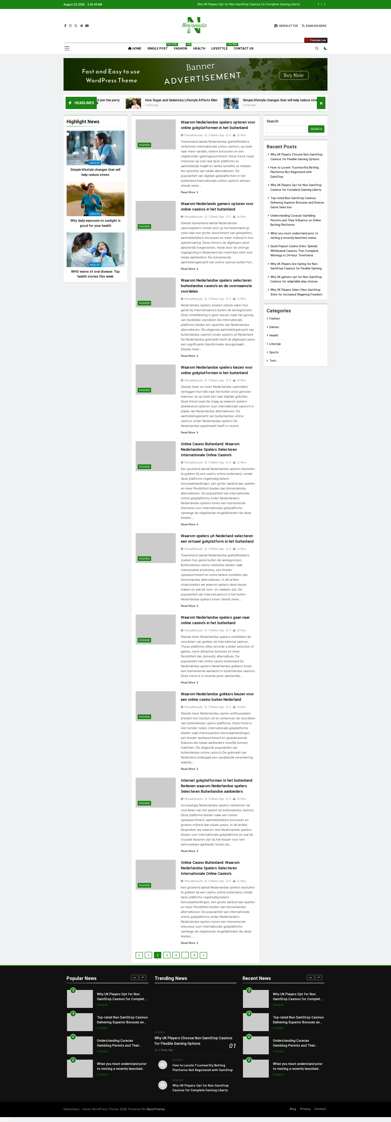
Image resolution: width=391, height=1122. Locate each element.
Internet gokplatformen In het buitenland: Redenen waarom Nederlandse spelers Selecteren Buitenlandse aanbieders (217, 786)
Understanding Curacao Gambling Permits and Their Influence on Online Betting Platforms (295, 220)
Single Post (159, 46)
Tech (272, 361)
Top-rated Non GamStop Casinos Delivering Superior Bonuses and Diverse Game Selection (239, 8)
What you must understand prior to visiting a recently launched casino (122, 1068)
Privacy (305, 1109)
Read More (188, 192)
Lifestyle (221, 46)
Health (199, 48)
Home (136, 48)
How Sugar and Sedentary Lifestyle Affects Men (134, 100)
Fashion (182, 46)
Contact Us (244, 48)
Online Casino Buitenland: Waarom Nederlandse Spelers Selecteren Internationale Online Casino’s (210, 449)
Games (274, 327)
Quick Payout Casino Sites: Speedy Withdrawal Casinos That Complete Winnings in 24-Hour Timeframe (294, 250)
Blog (293, 1109)
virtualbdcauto (193, 135)
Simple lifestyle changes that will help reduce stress (235, 100)
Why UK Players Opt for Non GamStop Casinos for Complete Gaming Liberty (121, 998)
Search (272, 121)
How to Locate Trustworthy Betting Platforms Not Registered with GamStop (294, 172)
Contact (320, 1109)
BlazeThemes (156, 1109)
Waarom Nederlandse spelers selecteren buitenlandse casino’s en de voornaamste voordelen (216, 286)
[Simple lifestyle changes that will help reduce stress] (184, 105)
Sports (274, 352)
